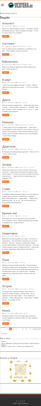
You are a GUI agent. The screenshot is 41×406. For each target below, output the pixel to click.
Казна (6, 310)
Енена (4, 82)
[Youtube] (22, 401)
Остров (7, 286)
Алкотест (8, 23)
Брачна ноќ (9, 213)
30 (30, 329)
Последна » (4, 333)
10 (22, 329)
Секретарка (9, 233)
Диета (6, 100)
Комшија (8, 122)
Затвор (6, 164)
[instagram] (24, 401)
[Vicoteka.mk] (20, 4)
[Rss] (16, 401)
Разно (25, 149)
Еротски (26, 289)
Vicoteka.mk (24, 403)
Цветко (3, 341)
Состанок (8, 43)
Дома (3, 13)
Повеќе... (5, 36)
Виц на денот (18, 46)
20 (26, 329)
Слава (6, 189)
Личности (17, 26)
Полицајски (24, 64)
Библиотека (10, 61)
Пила (5, 259)
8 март (6, 79)
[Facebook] (18, 401)
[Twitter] (20, 401)
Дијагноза (9, 146)
